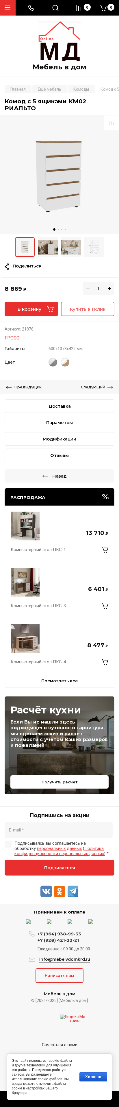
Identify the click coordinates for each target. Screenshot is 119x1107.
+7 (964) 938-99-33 (59, 934)
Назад (59, 476)
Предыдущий (28, 387)
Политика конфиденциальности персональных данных (59, 851)
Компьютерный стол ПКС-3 (38, 605)
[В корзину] (105, 549)
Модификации (59, 439)
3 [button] (61, 229)
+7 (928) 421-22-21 (58, 940)
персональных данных (59, 848)
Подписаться (59, 867)
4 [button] (65, 229)
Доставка (60, 406)
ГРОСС (12, 338)
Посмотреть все (59, 680)
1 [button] (54, 229)
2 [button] (58, 229)
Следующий (93, 387)
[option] (59, 174)
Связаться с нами (59, 1044)
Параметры (59, 422)
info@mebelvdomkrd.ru (64, 959)
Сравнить (111, 122)
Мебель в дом (59, 67)
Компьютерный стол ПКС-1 (38, 549)
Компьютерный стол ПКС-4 (38, 661)
